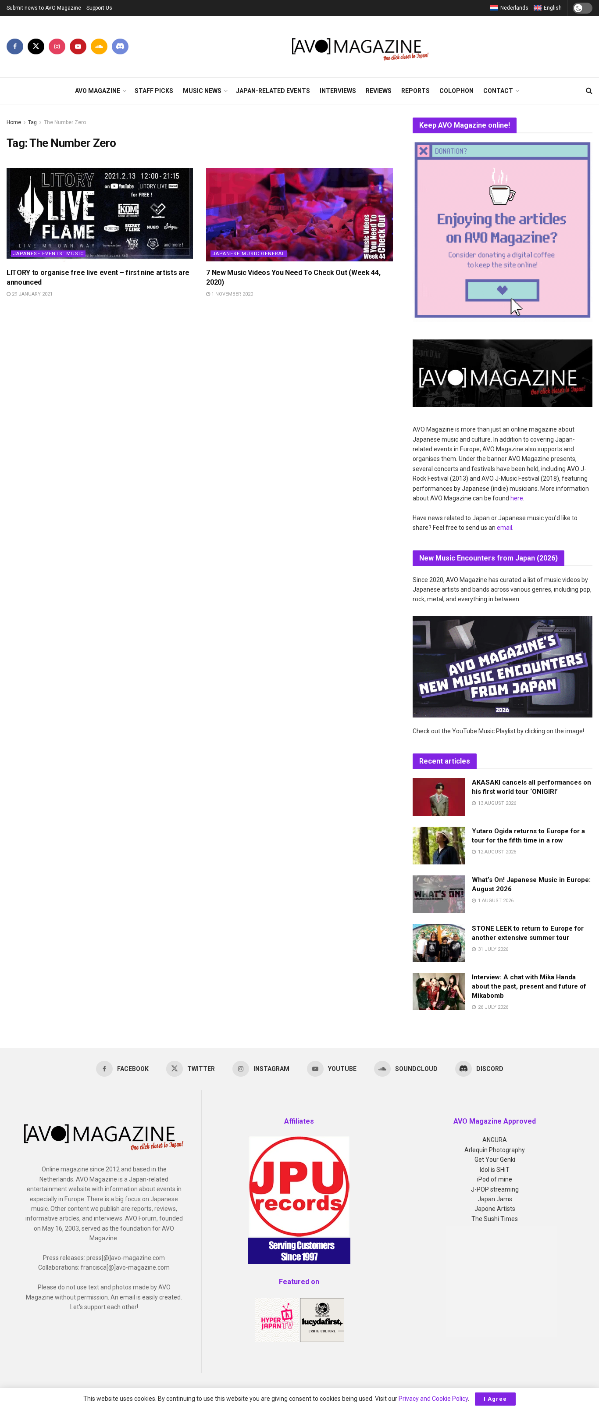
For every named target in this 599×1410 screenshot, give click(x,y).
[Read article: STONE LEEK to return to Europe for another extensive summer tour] (439, 943)
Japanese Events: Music (48, 254)
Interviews (338, 90)
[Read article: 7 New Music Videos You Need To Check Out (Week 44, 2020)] (299, 214)
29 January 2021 (32, 294)
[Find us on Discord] (120, 46)
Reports (415, 90)
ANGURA (494, 1139)
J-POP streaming (495, 1189)
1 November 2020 (231, 294)
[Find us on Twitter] (36, 46)
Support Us (99, 8)
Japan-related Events (273, 90)
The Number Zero (65, 122)
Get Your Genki (494, 1159)
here (516, 498)
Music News (202, 90)
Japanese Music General (248, 254)
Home (14, 122)
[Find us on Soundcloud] (99, 46)
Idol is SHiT (495, 1169)
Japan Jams (495, 1199)
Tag (32, 122)
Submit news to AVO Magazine (44, 8)
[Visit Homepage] (360, 46)
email (504, 527)
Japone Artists (494, 1208)
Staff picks (154, 90)
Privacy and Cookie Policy (433, 1398)
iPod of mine (494, 1179)
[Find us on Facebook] (15, 46)
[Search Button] (589, 91)
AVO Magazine (97, 90)
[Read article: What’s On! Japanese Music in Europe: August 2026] (439, 894)
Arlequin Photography (494, 1149)
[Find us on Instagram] (57, 46)
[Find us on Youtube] (78, 46)
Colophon (456, 90)
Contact (498, 90)
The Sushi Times (494, 1218)
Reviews (379, 90)
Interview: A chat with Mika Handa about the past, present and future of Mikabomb (529, 986)
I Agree (495, 1399)
